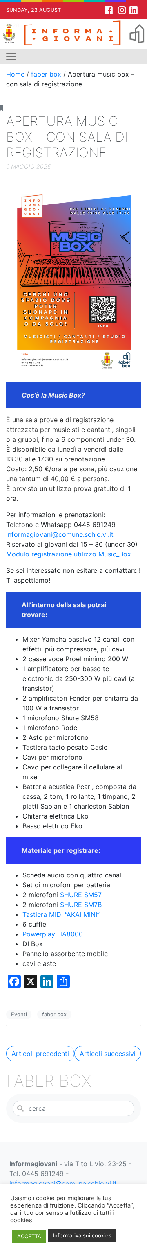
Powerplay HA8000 (52, 934)
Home (15, 74)
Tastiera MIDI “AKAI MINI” (61, 914)
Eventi (19, 1014)
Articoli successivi (108, 1053)
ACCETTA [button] (29, 1236)
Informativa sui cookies (82, 1235)
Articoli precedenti (40, 1053)
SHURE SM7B (81, 904)
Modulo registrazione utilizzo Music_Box (68, 554)
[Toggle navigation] (11, 56)
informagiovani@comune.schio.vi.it (60, 534)
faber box (46, 74)
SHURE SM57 (81, 895)
